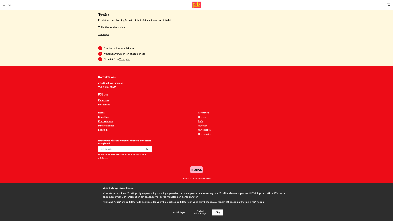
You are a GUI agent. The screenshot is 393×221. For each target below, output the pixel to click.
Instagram (104, 104)
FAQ (200, 121)
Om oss (202, 117)
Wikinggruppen (204, 178)
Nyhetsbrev (204, 129)
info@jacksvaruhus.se (110, 83)
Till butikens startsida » (111, 27)
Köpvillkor (103, 117)
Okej (218, 212)
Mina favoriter (106, 125)
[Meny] (4, 4)
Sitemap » (103, 34)
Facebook (103, 100)
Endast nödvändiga (200, 212)
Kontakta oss (105, 121)
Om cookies (204, 134)
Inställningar (179, 212)
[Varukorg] (388, 4)
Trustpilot (124, 59)
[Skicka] (147, 149)
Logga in (103, 129)
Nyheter (202, 125)
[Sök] (9, 5)
